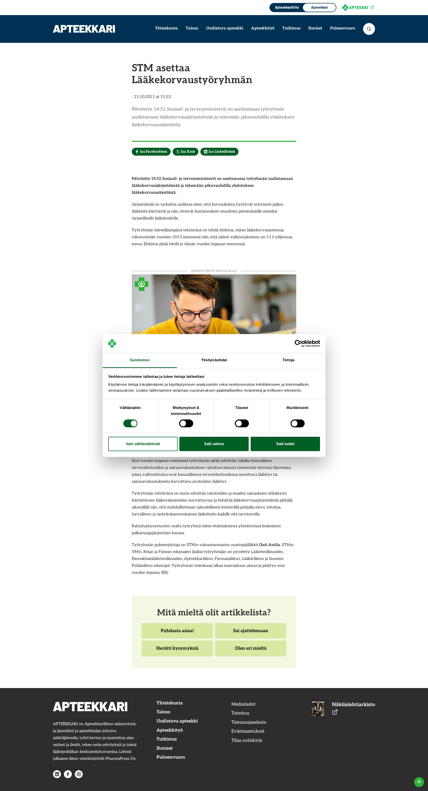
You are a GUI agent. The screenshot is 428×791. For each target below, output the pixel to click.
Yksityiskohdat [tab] (214, 360)
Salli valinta (214, 444)
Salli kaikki (285, 444)
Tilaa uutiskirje (246, 740)
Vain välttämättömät (143, 444)
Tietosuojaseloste (248, 722)
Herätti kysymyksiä (177, 651)
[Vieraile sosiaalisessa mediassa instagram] (79, 774)
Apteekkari (319, 7)
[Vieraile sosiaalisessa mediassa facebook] (68, 774)
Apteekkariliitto (286, 7)
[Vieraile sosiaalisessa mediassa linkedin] (57, 774)
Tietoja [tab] (288, 360)
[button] (369, 29)
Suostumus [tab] (140, 360)
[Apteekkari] (84, 28)
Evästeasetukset (248, 731)
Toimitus (240, 713)
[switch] (186, 423)
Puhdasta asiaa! (177, 633)
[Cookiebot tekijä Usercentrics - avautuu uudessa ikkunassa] (298, 343)
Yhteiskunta (166, 28)
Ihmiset (315, 28)
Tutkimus (291, 28)
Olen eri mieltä (251, 651)
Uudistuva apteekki (224, 28)
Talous (192, 28)
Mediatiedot (243, 704)
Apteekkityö (262, 28)
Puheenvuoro (342, 28)
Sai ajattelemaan (250, 633)
